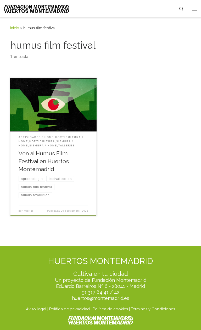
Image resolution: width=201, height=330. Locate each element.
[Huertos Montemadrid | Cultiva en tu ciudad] (36, 8)
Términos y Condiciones (153, 309)
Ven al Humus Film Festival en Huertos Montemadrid (44, 161)
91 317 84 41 (95, 292)
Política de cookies (110, 309)
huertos (29, 211)
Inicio (14, 28)
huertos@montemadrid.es (100, 298)
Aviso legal (36, 309)
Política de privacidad (69, 309)
